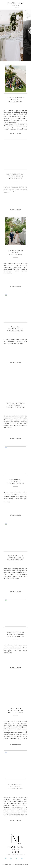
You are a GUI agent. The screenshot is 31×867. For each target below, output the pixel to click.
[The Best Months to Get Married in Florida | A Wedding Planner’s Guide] (15, 384)
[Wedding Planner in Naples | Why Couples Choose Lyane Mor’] (15, 78)
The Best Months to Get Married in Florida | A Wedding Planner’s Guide (15, 406)
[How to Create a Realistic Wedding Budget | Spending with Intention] (15, 536)
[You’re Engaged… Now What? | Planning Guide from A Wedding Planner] (15, 765)
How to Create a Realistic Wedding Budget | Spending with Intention (15, 559)
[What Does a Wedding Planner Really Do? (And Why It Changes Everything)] (15, 689)
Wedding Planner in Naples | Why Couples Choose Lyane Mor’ (15, 101)
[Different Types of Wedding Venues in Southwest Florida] (15, 612)
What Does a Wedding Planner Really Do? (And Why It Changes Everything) (16, 712)
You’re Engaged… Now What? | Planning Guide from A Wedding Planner (15, 788)
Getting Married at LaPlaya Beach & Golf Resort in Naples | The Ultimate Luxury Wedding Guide (15, 179)
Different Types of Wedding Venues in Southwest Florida (15, 634)
